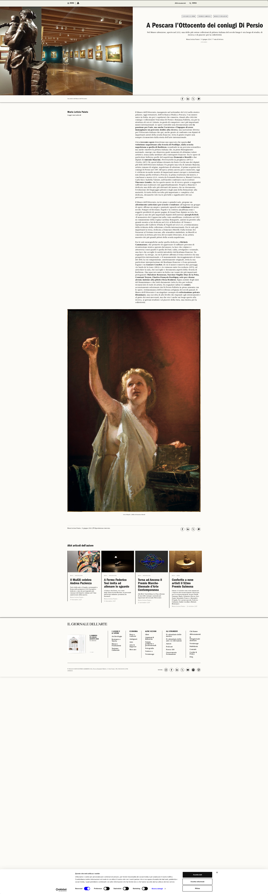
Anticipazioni (78, 575)
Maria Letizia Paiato (76, 597)
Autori (168, 644)
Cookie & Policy (193, 653)
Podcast (169, 647)
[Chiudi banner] (217, 872)
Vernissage (149, 654)
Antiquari (133, 639)
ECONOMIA (133, 632)
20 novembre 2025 (144, 602)
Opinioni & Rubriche (149, 638)
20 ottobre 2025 (192, 606)
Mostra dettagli (157, 889)
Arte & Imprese (132, 646)
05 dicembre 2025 (76, 599)
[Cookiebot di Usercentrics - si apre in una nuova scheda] (61, 889)
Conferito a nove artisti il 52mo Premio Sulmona (182, 584)
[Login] (77, 3)
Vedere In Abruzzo (204, 16)
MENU (72, 3)
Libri (147, 634)
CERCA (194, 3)
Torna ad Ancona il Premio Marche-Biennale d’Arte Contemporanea (150, 585)
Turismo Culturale (116, 649)
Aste (131, 642)
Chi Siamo (194, 631)
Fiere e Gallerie (132, 635)
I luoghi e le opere (188, 16)
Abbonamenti (180, 3)
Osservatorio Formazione (171, 653)
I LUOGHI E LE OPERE (116, 632)
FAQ (191, 657)
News (71, 575)
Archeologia (117, 636)
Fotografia (149, 648)
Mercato (132, 650)
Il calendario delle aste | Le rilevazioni (174, 640)
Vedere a (148, 651)
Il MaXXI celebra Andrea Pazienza (81, 582)
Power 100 (170, 650)
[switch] (107, 888)
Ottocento (204, 42)
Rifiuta (197, 888)
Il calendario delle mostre (173, 635)
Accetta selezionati (197, 881)
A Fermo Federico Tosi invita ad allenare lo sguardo (116, 584)
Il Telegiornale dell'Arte (195, 639)
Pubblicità (194, 646)
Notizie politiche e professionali (150, 643)
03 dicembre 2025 (110, 601)
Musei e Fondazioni (220, 16)
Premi (178, 575)
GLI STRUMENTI (172, 632)
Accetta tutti (197, 875)
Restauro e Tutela (116, 640)
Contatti (193, 649)
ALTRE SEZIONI (150, 632)
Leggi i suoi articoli (74, 115)
